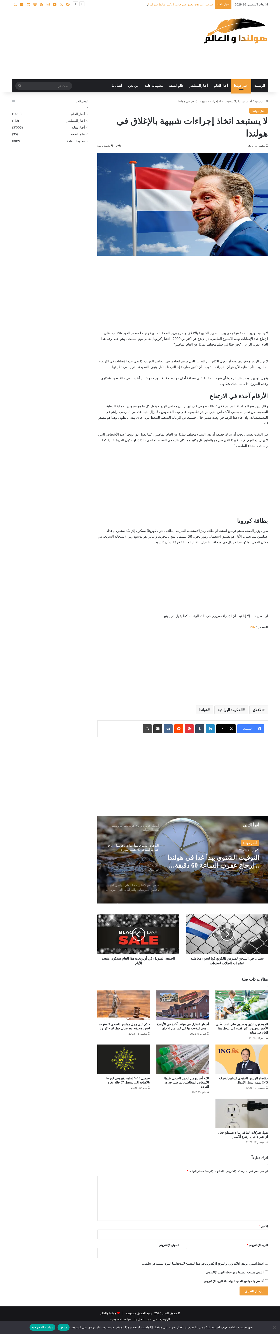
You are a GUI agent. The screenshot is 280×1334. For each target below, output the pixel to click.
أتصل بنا (117, 85)
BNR (251, 627)
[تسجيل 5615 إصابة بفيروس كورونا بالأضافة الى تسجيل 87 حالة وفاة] (123, 1059)
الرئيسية (259, 85)
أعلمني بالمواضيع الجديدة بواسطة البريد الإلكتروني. (233, 1281)
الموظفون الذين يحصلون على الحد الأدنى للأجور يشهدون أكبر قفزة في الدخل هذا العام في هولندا (242, 1028)
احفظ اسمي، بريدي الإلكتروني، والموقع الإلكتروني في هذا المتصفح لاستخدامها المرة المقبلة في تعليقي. (203, 1263)
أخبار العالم (221, 85)
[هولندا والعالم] (235, 31)
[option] (182, 859)
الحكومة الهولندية (230, 710)
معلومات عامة (154, 85)
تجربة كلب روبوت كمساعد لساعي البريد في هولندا (223, 861)
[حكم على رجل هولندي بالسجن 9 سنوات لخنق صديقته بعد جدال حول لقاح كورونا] (123, 1005)
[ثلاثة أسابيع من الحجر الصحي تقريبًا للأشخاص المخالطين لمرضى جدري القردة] (182, 1059)
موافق (63, 1327)
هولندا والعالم (108, 1313)
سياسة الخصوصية (120, 1319)
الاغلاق (257, 710)
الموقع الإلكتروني (169, 1245)
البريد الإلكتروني (257, 1245)
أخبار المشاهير (199, 85)
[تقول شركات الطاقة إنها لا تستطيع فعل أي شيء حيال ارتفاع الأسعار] (241, 1113)
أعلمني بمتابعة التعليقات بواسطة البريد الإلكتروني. (234, 1272)
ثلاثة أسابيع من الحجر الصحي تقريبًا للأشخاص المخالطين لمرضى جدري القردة (186, 1082)
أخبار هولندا (241, 85)
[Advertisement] (96, 44)
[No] (274, 1327)
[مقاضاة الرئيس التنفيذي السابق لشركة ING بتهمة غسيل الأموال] (241, 1059)
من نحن (133, 85)
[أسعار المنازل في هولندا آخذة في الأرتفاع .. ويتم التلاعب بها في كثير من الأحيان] (182, 1005)
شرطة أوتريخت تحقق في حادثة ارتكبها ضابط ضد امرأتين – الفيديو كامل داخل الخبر (162, 4)
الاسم (263, 1226)
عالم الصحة (176, 85)
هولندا (203, 710)
